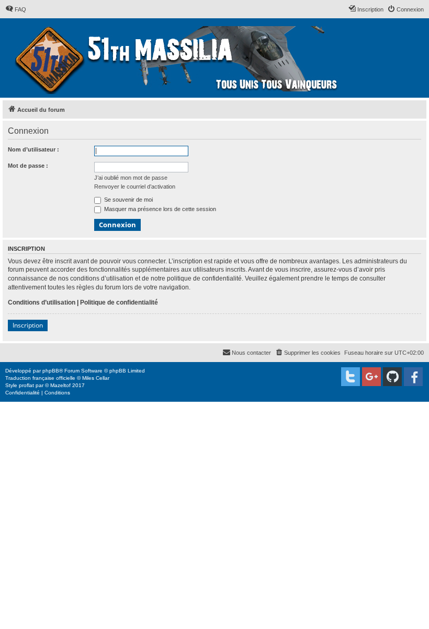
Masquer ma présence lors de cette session (159, 209)
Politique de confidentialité (119, 302)
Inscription (28, 325)
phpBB (50, 371)
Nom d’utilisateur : (33, 149)
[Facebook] (413, 376)
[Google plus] (371, 376)
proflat (26, 385)
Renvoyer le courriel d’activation (134, 186)
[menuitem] (15, 9)
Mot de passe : (28, 165)
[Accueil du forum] (178, 58)
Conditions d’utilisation (41, 302)
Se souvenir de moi (128, 199)
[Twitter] (350, 376)
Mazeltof (60, 385)
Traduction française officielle (40, 378)
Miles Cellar (95, 378)
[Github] (392, 376)
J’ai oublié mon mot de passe (130, 177)
